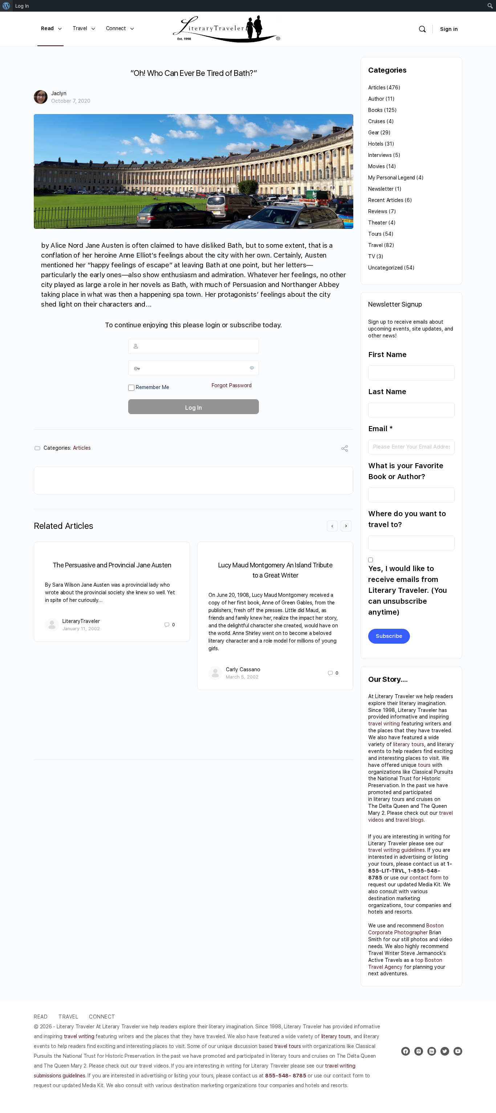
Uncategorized (385, 268)
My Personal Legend (391, 178)
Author (376, 99)
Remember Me (151, 387)
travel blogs (409, 820)
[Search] (422, 29)
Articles (82, 448)
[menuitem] (6, 6)
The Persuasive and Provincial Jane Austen (112, 565)
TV (371, 256)
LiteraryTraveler (81, 621)
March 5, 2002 (242, 677)
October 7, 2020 (70, 101)
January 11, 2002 (81, 628)
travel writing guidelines (396, 850)
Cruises (376, 121)
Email (380, 428)
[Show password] (252, 367)
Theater (377, 223)
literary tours (408, 744)
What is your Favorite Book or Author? (405, 471)
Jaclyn (58, 93)
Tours (375, 234)
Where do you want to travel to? (407, 519)
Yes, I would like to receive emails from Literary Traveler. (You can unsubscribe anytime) (407, 590)
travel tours (287, 1046)
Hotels (375, 144)
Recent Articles (385, 200)
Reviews (377, 211)
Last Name (387, 391)
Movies (376, 166)
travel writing (384, 724)
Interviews (380, 155)
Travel (375, 245)
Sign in (449, 29)
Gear (373, 132)
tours (424, 765)
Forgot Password (232, 385)
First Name (387, 354)
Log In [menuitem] (22, 6)
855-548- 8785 (285, 1075)
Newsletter (381, 189)
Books (375, 110)
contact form (426, 878)
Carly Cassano (243, 669)
